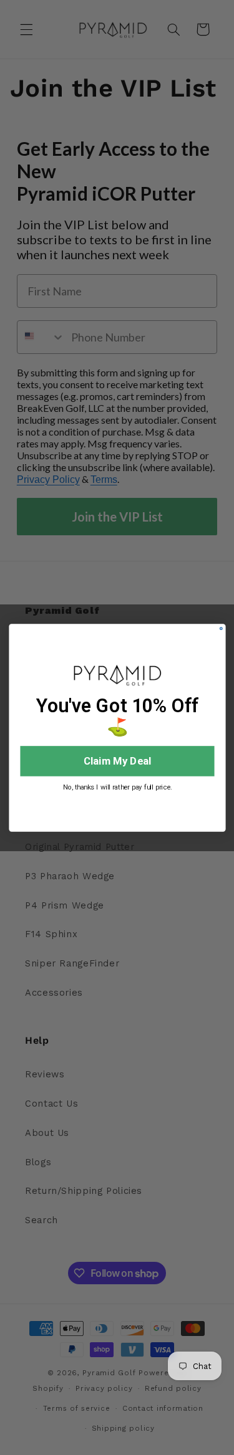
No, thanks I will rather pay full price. (116, 787)
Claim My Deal (117, 760)
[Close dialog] (221, 628)
